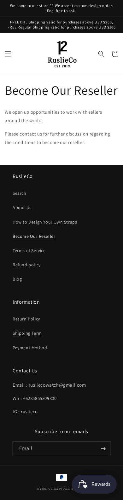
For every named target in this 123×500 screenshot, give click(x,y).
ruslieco (53, 489)
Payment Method (30, 348)
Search (19, 193)
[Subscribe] (103, 448)
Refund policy (27, 265)
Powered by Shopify (72, 489)
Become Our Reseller (34, 236)
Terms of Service (29, 250)
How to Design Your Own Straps (45, 222)
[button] (8, 54)
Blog (17, 279)
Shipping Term (27, 333)
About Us (22, 207)
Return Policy (26, 319)
